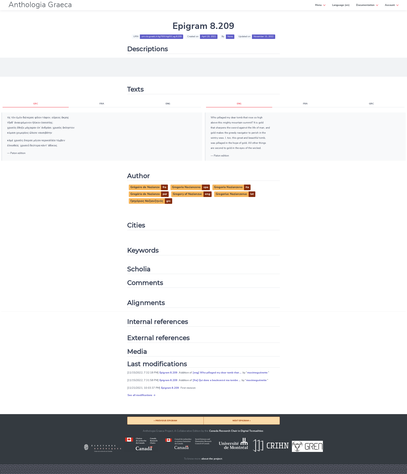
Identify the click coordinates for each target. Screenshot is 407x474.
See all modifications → (141, 395)
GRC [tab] (35, 104)
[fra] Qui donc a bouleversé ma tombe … (217, 380)
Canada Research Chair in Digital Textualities (236, 431)
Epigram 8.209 (168, 372)
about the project (211, 458)
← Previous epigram (165, 420)
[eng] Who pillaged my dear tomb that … (217, 372)
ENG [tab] (168, 104)
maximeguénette (257, 372)
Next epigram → (242, 420)
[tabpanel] (101, 136)
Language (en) (341, 5)
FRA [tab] (102, 104)
